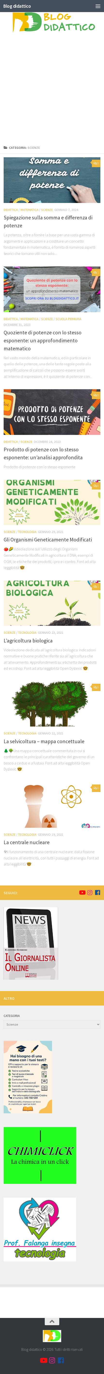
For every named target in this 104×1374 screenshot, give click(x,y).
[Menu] (98, 6)
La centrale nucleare (27, 842)
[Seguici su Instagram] (90, 892)
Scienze (47, 210)
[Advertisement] (52, 90)
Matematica (29, 210)
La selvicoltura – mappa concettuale (44, 741)
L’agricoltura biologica (28, 640)
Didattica (11, 210)
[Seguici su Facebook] (97, 892)
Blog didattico (17, 6)
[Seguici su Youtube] (82, 892)
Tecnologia (27, 532)
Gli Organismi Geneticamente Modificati (48, 539)
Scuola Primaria (69, 319)
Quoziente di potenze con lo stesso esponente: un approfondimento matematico (43, 340)
